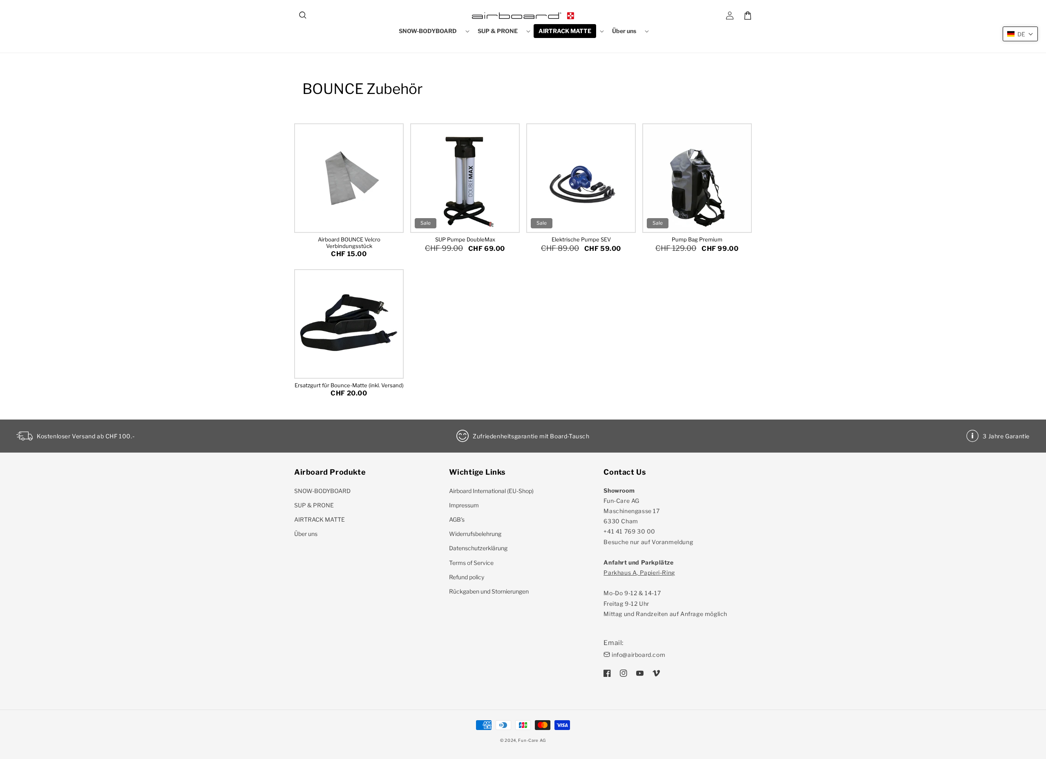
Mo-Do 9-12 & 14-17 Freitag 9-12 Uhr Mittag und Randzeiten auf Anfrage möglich (665, 593)
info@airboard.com (638, 654)
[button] (303, 15)
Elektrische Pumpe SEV (581, 239)
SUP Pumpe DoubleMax (465, 239)
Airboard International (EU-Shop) (491, 490)
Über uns (305, 533)
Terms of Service (471, 562)
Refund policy (466, 577)
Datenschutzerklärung (478, 548)
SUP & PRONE (314, 505)
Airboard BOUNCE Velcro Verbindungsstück (349, 242)
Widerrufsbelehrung (475, 533)
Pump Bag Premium (697, 239)
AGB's (457, 519)
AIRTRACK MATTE (319, 519)
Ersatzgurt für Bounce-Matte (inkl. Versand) (349, 385)
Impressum (464, 505)
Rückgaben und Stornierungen (489, 591)
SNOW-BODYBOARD (322, 490)
